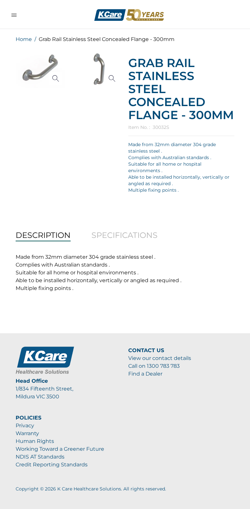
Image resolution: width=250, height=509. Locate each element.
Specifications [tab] (124, 235)
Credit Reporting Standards (52, 464)
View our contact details (159, 358)
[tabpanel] (125, 272)
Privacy (25, 425)
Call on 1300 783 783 (154, 366)
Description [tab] (43, 235)
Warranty (27, 433)
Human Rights (35, 441)
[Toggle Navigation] (14, 15)
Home (24, 39)
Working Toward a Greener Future (60, 449)
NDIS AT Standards (40, 457)
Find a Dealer (145, 374)
